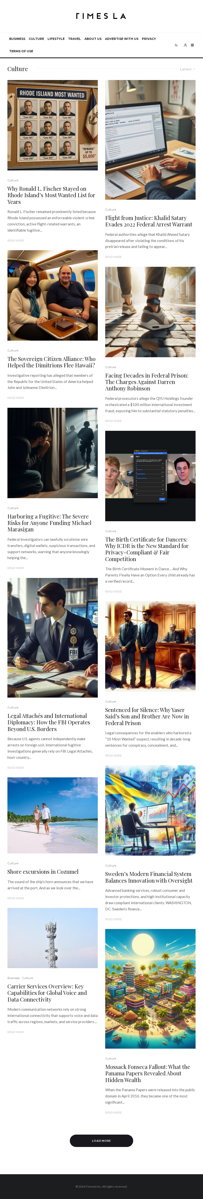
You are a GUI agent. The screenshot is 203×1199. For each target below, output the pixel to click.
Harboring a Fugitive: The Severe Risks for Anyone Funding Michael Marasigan (49, 523)
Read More (15, 240)
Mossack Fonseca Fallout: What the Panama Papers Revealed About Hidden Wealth (147, 1073)
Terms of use (21, 51)
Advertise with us (121, 39)
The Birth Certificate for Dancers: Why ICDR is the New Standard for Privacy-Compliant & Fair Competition (147, 549)
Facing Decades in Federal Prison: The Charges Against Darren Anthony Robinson (146, 382)
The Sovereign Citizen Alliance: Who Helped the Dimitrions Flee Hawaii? (51, 362)
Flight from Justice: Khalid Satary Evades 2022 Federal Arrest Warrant (148, 221)
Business (17, 39)
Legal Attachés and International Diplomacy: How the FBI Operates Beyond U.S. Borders (48, 722)
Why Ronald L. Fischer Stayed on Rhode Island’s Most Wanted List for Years (51, 195)
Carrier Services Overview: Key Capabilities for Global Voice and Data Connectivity (47, 993)
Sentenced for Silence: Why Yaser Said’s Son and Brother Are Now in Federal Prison (147, 716)
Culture (36, 39)
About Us (93, 39)
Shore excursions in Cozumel (42, 871)
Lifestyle (56, 39)
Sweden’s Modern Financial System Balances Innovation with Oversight (149, 877)
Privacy (149, 39)
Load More (101, 1140)
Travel (74, 39)
